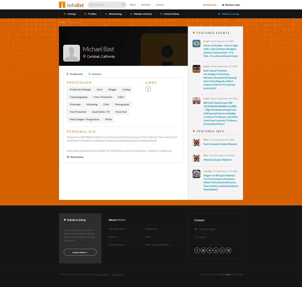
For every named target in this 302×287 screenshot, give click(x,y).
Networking (115, 14)
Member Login (232, 5)
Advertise (145, 4)
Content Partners (117, 244)
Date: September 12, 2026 (224, 66)
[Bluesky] (228, 250)
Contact (160, 4)
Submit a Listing (230, 14)
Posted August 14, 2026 (225, 171)
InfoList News (171, 14)
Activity (96, 73)
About (133, 4)
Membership (209, 5)
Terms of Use (118, 274)
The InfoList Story (117, 229)
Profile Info (76, 73)
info (75, 5)
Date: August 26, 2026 (222, 41)
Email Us (202, 237)
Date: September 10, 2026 (224, 98)
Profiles (92, 14)
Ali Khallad (238, 274)
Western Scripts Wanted (217, 159)
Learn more (79, 252)
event (207, 41)
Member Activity (143, 14)
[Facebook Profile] (148, 89)
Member (225, 274)
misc (206, 139)
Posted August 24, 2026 (222, 155)
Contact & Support (207, 229)
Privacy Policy (102, 274)
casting (208, 171)
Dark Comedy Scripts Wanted (220, 143)
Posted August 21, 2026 (222, 139)
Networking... (77, 157)
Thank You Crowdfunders (157, 244)
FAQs (148, 237)
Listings (71, 14)
